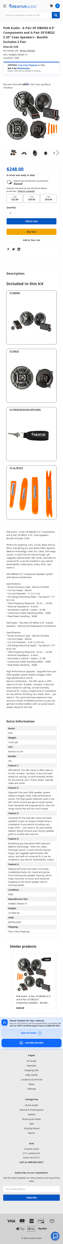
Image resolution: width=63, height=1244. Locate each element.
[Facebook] (8, 249)
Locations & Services (31, 1079)
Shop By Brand (31, 1128)
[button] (9, 983)
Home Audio (31, 1105)
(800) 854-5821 (53, 1025)
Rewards (31, 1065)
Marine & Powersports (31, 1109)
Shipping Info (31, 1070)
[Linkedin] (18, 249)
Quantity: (11, 207)
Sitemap (31, 1088)
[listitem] (33, 983)
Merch (31, 1132)
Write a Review (27, 50)
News (31, 1084)
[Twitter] (13, 249)
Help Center (31, 1074)
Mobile (31, 1114)
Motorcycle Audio (31, 1119)
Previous (5, 152)
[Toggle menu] (4, 6)
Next (57, 152)
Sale (31, 1123)
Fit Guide (31, 1060)
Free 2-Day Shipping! (28, 65)
